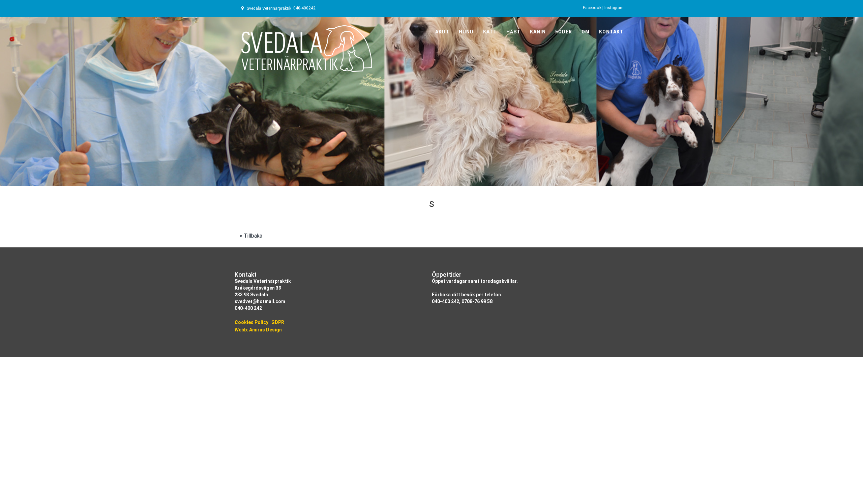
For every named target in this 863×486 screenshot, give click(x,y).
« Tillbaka (251, 236)
